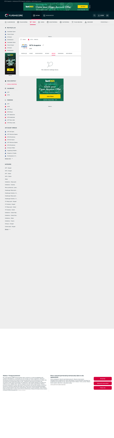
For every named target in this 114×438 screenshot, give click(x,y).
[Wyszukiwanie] (94, 15)
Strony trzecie (21, 390)
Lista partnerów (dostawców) (57, 384)
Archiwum (69, 53)
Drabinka (60, 53)
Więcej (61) (8, 158)
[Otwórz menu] (107, 15)
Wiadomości (39, 53)
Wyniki (47, 53)
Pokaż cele (102, 387)
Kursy (31, 53)
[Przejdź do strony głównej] (15, 15)
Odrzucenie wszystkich (103, 383)
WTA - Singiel (34, 39)
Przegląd (24, 53)
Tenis (24, 39)
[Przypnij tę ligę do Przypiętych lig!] (43, 45)
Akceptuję (102, 378)
